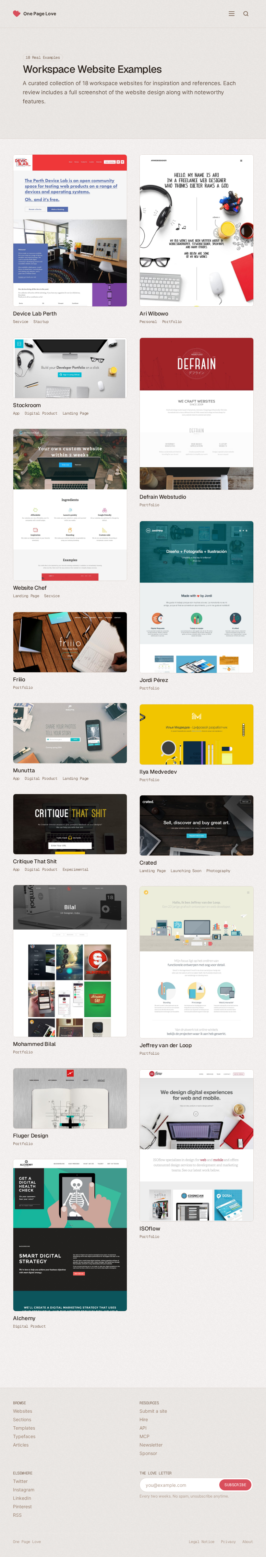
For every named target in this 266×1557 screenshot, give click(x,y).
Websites (22, 1411)
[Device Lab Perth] (70, 230)
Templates (24, 1428)
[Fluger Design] (70, 1098)
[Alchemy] (70, 1235)
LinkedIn (22, 1498)
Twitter (20, 1481)
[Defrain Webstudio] (196, 414)
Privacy (228, 1541)
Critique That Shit (34, 861)
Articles (21, 1445)
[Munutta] (70, 733)
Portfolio (172, 322)
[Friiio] (70, 642)
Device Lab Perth (35, 313)
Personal (148, 322)
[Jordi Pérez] (196, 597)
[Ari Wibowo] (196, 230)
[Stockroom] (70, 368)
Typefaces (24, 1436)
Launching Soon (186, 871)
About (247, 1541)
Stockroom (27, 405)
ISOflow (149, 1228)
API (143, 1428)
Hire (143, 1419)
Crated (148, 862)
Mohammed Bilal (34, 1044)
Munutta (24, 770)
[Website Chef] (70, 505)
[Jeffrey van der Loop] (196, 962)
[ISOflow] (196, 1145)
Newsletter (151, 1445)
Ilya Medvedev (158, 771)
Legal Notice (201, 1541)
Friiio (19, 679)
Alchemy (24, 1318)
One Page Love (39, 13)
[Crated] (196, 825)
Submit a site (153, 1411)
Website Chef (30, 587)
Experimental (76, 869)
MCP (144, 1436)
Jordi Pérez (153, 680)
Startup (41, 322)
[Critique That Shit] (70, 824)
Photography (218, 871)
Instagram (23, 1489)
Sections (22, 1419)
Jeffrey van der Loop (165, 1045)
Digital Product (41, 413)
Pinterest (22, 1506)
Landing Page (76, 413)
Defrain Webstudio (162, 496)
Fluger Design (30, 1135)
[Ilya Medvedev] (196, 734)
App (16, 413)
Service (20, 322)
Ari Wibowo (153, 313)
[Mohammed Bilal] (70, 961)
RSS (17, 1515)
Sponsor (148, 1453)
